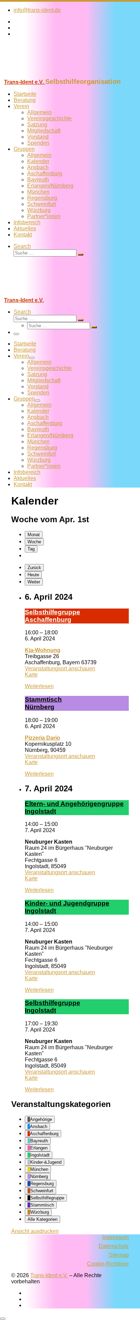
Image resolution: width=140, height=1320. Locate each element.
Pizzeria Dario (42, 738)
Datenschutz (114, 1246)
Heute (33, 574)
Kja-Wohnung (42, 650)
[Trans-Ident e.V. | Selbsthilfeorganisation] (42, 74)
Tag (31, 548)
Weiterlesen (39, 686)
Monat (34, 534)
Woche (34, 541)
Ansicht (35, 1231)
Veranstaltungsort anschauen (60, 668)
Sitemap (119, 1255)
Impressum (115, 1237)
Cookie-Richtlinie (108, 1264)
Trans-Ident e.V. (49, 1275)
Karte (31, 674)
